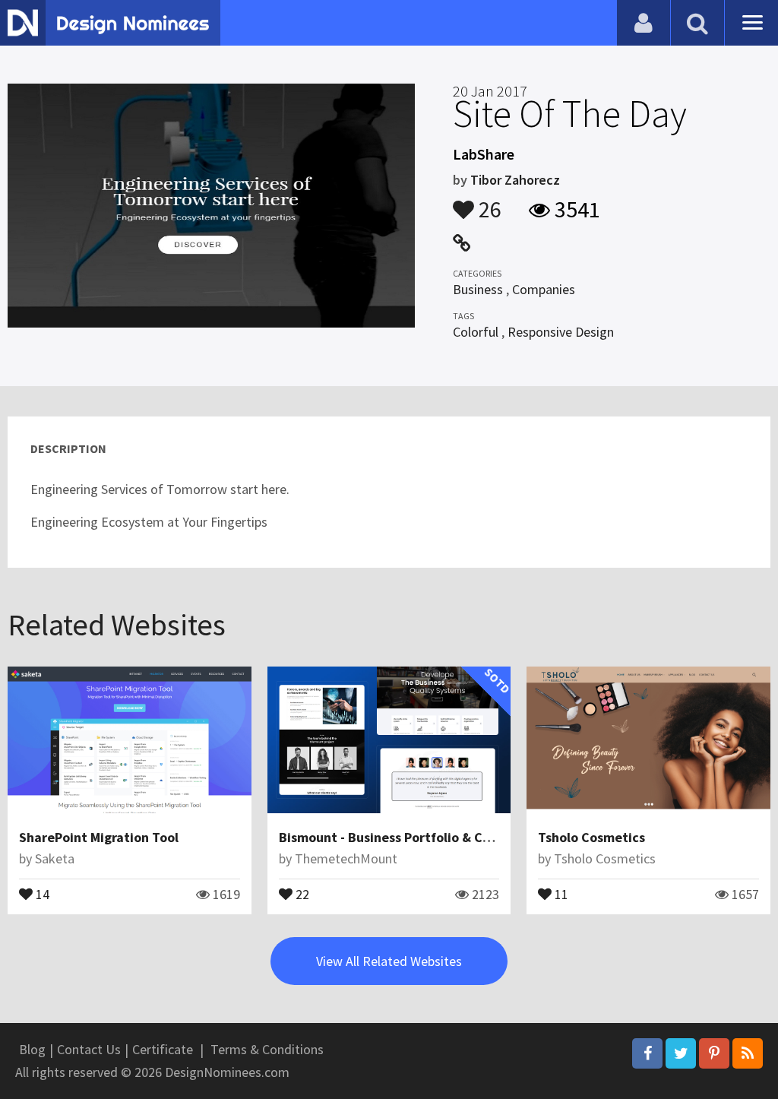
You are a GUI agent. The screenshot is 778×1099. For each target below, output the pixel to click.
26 (487, 202)
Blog (32, 1049)
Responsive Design (561, 331)
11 (560, 893)
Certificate (162, 1049)
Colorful (475, 331)
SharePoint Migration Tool (99, 837)
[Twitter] (681, 1053)
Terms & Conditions (267, 1049)
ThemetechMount (346, 858)
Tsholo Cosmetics (591, 837)
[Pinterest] (714, 1053)
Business (478, 289)
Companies (543, 289)
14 (41, 893)
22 (301, 893)
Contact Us (89, 1049)
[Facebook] (647, 1053)
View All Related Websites (389, 961)
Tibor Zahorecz (515, 179)
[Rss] (747, 1053)
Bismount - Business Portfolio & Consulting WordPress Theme (466, 837)
